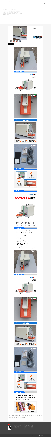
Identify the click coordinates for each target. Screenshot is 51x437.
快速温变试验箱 (15, 427)
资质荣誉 (32, 428)
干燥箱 (13, 25)
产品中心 (12, 25)
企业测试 (22, 426)
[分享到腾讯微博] (41, 435)
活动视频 (32, 427)
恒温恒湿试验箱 (19, 425)
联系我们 (32, 426)
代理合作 (29, 425)
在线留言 (29, 426)
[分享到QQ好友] (42, 435)
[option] (20, 33)
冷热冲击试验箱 (15, 425)
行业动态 (26, 426)
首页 (10, 25)
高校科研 (22, 425)
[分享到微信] (39, 435)
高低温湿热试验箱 (16, 426)
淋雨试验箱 (19, 427)
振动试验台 (19, 426)
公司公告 (26, 427)
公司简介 (32, 425)
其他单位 (22, 428)
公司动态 (26, 425)
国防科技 (22, 427)
